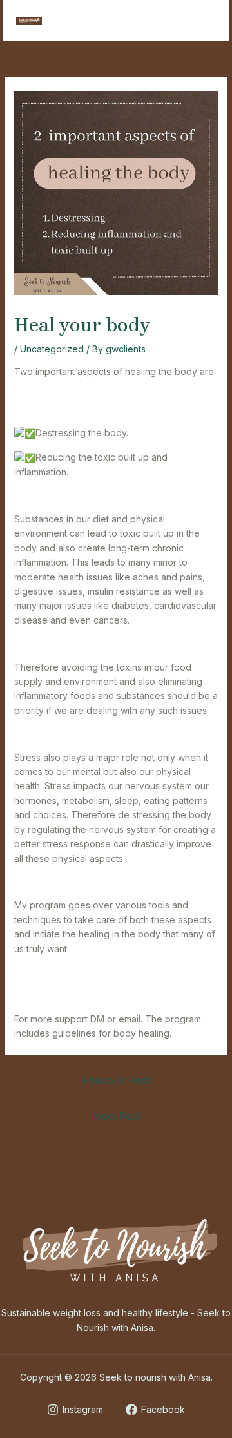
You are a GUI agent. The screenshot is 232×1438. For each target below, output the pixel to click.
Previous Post (116, 1080)
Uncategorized (52, 348)
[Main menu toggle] (202, 21)
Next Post (116, 1115)
